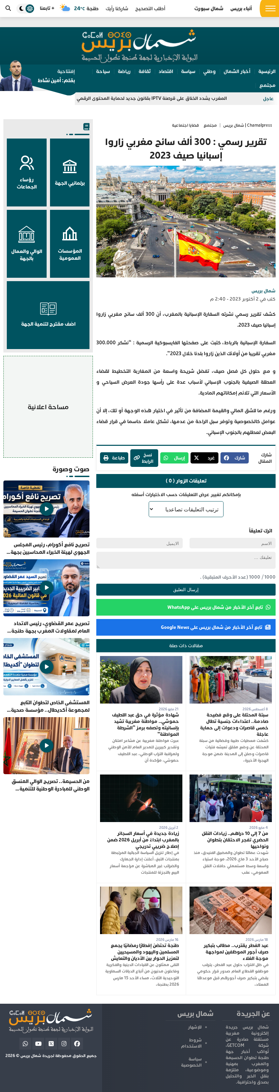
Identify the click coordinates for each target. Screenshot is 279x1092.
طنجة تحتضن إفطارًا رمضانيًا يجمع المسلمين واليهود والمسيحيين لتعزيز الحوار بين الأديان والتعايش (145, 952)
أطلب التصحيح (150, 8)
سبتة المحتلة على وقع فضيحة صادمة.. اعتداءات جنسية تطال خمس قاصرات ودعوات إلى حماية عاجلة (234, 725)
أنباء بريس (241, 8)
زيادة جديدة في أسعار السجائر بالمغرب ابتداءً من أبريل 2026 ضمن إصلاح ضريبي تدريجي (143, 840)
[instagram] (64, 1044)
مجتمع (210, 125)
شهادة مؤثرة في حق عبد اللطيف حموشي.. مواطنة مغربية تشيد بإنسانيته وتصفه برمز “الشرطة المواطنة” (145, 725)
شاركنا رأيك (116, 8)
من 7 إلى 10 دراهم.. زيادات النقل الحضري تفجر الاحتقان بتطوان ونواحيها (235, 840)
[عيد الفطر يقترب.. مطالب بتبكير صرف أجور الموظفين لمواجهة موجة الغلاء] (231, 890)
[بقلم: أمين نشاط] (37, 78)
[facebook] (77, 1044)
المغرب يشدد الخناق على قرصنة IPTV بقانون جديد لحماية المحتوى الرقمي (178, 98)
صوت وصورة (70, 469)
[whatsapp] (25, 1044)
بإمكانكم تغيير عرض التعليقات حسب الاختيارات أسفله (186, 494)
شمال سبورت (209, 8)
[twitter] (51, 1044)
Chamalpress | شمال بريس (247, 125)
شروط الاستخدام (191, 1043)
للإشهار (195, 1027)
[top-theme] (25, 9)
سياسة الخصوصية (191, 1062)
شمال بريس (263, 291)
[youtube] (38, 1044)
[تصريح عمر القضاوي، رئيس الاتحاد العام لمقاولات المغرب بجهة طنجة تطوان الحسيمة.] (46, 597)
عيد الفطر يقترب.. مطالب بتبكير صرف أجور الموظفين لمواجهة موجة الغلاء (235, 952)
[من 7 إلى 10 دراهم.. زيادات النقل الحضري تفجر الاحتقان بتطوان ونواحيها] (231, 778)
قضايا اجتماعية (185, 125)
